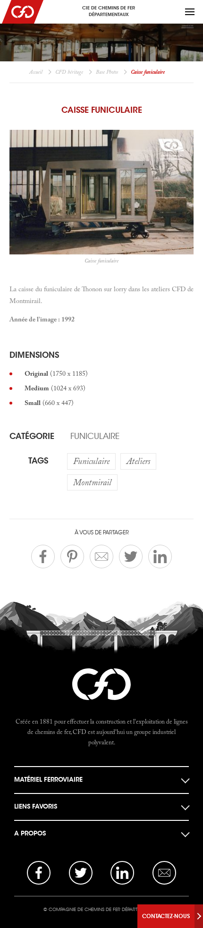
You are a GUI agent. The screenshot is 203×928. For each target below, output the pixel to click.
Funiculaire (94, 436)
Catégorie (31, 436)
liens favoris (35, 806)
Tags (38, 461)
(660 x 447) (49, 402)
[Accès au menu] (190, 11)
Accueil (35, 71)
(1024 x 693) (55, 388)
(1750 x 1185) (56, 373)
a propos (30, 833)
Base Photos (107, 71)
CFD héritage (69, 71)
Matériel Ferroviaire (48, 780)
